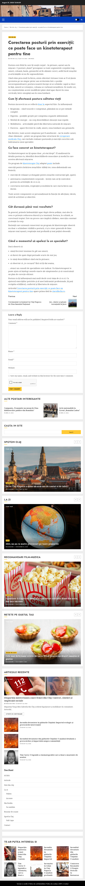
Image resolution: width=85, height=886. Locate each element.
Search (71, 432)
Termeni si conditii (22, 884)
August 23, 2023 (22, 662)
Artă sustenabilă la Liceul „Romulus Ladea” (69, 409)
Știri (7, 693)
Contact (7, 825)
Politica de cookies (51, 884)
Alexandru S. (11, 489)
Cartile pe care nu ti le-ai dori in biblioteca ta (30, 543)
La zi (6, 790)
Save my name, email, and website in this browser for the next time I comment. (41, 376)
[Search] (81, 20)
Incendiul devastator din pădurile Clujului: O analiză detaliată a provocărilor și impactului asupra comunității (48, 740)
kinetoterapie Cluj (31, 163)
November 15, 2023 (22, 547)
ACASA (7, 775)
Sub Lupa (10, 820)
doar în (41, 104)
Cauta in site (13, 425)
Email (11, 359)
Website (11, 368)
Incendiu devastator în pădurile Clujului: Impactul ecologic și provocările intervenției (46, 723)
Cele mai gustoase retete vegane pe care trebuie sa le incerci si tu (41, 659)
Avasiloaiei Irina (10, 703)
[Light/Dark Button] (77, 20)
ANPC (61, 884)
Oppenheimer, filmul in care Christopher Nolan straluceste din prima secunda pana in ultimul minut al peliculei (40, 600)
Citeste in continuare (14, 714)
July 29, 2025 (23, 58)
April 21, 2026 (9, 413)
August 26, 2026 (22, 703)
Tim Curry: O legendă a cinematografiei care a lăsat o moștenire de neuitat (49, 756)
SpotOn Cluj (9, 480)
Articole (7, 780)
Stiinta (8, 794)
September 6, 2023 (22, 489)
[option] (42, 469)
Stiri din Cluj (13, 58)
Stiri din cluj (12, 37)
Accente (8, 540)
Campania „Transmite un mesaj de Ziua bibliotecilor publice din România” (21, 409)
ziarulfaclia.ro (58, 291)
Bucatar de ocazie (11, 655)
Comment (12, 323)
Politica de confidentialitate (37, 884)
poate (49, 163)
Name (11, 351)
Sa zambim (10, 807)
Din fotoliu (9, 595)
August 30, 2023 (22, 604)
